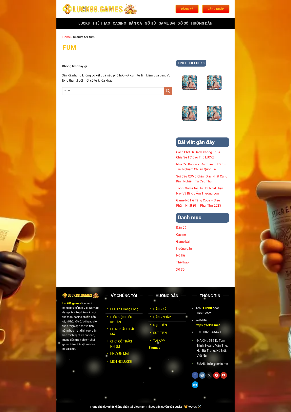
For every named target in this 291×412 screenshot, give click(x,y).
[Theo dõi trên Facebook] (195, 375)
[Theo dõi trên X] (209, 375)
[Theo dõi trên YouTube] (224, 375)
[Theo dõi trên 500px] (195, 384)
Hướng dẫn (202, 23)
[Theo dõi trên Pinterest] (216, 375)
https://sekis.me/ (208, 325)
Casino (119, 23)
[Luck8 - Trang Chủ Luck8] (100, 9)
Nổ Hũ (150, 23)
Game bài (167, 23)
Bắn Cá (135, 23)
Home (66, 37)
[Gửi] (168, 91)
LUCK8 (84, 23)
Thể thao (101, 23)
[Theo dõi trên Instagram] (202, 375)
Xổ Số (183, 23)
